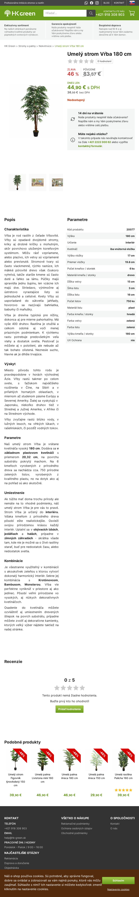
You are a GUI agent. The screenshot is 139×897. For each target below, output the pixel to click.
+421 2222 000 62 (99, 142)
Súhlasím (118, 880)
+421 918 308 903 (110, 14)
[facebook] (91, 3)
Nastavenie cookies (118, 889)
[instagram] (97, 3)
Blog (106, 2)
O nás (113, 828)
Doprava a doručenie (16, 863)
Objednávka (11, 867)
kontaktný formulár (90, 146)
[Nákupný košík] (132, 13)
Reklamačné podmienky (75, 823)
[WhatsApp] (86, 3)
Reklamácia (11, 858)
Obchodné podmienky (74, 833)
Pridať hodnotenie (69, 709)
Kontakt (119, 2)
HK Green (9, 7)
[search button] (91, 13)
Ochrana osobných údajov (76, 828)
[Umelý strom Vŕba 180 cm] (17, 182)
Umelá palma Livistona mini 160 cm (42, 778)
